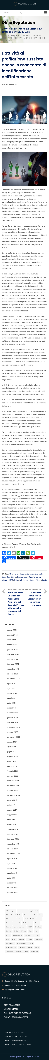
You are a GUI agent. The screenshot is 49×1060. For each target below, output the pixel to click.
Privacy (38, 580)
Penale (21, 939)
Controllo (39, 574)
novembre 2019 (13, 786)
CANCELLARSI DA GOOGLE (15, 1041)
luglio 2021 (11, 688)
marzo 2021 (11, 708)
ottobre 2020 (12, 732)
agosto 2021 (12, 684)
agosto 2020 (12, 742)
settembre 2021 (13, 679)
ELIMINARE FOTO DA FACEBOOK (17, 1013)
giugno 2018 (12, 868)
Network (36, 935)
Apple (13, 911)
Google (8, 931)
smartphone (21, 943)
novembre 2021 (13, 669)
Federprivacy (22, 577)
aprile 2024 (11, 640)
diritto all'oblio (30, 919)
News (12, 35)
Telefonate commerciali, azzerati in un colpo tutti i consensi (34, 599)
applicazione (22, 911)
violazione (9, 951)
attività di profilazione (17, 574)
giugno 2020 (12, 752)
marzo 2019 (11, 824)
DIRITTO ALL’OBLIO (12, 1005)
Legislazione (17, 935)
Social (44, 580)
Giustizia (38, 927)
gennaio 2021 (12, 718)
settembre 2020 (13, 737)
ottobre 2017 (12, 888)
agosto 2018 (12, 859)
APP (7, 911)
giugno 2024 (12, 630)
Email (39, 919)
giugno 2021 (12, 693)
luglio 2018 (11, 863)
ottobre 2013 (12, 893)
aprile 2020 (11, 761)
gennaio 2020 (12, 776)
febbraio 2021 (12, 713)
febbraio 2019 (12, 829)
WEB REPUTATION (11, 1009)
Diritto (13, 577)
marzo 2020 (12, 766)
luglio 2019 (11, 805)
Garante (32, 577)
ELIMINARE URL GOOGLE (14, 1033)
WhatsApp (34, 951)
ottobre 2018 (12, 849)
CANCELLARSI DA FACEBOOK (16, 1017)
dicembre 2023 (13, 654)
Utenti (37, 947)
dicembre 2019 (13, 781)
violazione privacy (22, 951)
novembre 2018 (13, 844)
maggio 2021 (12, 698)
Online (31, 580)
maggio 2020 (12, 756)
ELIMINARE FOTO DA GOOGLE (16, 1037)
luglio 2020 (11, 747)
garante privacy (19, 927)
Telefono (22, 947)
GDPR (10, 580)
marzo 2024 (12, 645)
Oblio (7, 939)
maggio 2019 (12, 815)
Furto (37, 923)
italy (20, 580)
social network (11, 947)
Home (4, 35)
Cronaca (26, 915)
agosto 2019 (12, 800)
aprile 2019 (11, 820)
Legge (26, 580)
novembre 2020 (13, 727)
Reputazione (10, 943)
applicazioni (34, 911)
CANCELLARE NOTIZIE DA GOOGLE (18, 1045)
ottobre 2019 (12, 790)
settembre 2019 (13, 795)
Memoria (28, 935)
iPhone (23, 931)
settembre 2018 (13, 854)
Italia (16, 580)
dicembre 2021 (13, 664)
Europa (8, 923)
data (4, 577)
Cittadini (30, 574)
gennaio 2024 (12, 649)
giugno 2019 (12, 810)
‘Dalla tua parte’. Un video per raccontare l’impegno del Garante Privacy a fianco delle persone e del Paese (16, 603)
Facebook (17, 923)
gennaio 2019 (12, 834)
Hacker (16, 931)
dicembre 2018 (13, 839)
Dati (8, 577)
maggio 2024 (12, 635)
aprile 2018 (11, 878)
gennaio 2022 (12, 659)
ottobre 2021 (12, 674)
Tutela (30, 947)
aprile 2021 (11, 703)
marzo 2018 (11, 883)
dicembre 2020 (13, 722)
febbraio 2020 (12, 771)
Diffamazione (10, 919)
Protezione (38, 939)
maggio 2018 (12, 873)
